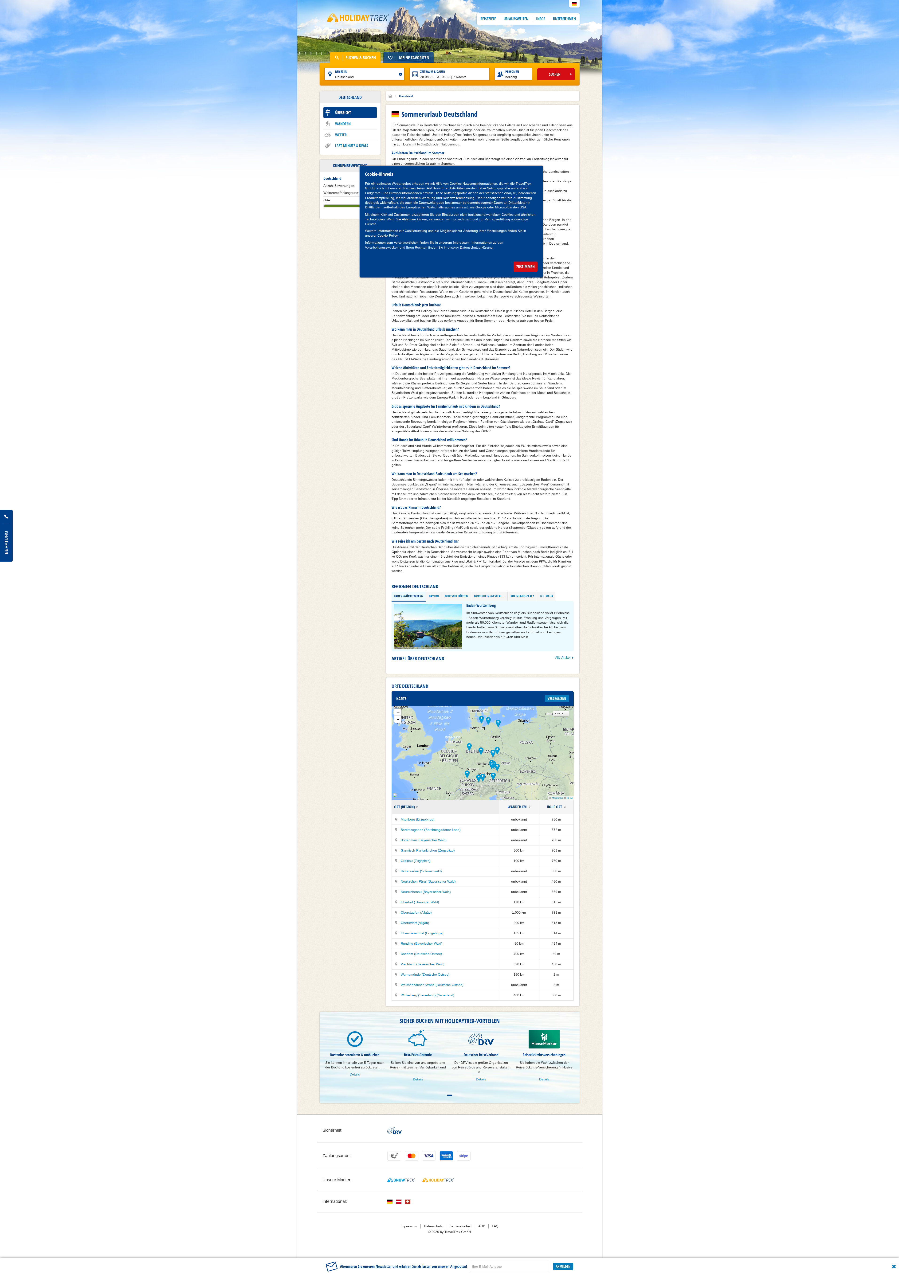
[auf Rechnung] (394, 1156)
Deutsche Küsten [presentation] (456, 596)
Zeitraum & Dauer (432, 71)
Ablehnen (409, 219)
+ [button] (398, 712)
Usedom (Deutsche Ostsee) (421, 954)
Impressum (461, 242)
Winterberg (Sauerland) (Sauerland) (427, 995)
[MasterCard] (411, 1156)
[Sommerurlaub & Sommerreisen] (358, 19)
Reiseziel (341, 71)
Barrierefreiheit (460, 1226)
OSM (570, 798)
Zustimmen (402, 214)
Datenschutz (433, 1226)
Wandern (343, 123)
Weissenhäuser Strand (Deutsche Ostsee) (432, 985)
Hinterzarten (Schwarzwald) (421, 871)
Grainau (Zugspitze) (416, 861)
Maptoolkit (557, 798)
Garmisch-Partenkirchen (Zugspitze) (428, 850)
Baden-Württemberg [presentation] (408, 596)
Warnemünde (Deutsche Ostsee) (425, 974)
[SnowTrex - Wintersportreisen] (401, 1180)
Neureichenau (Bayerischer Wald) (426, 892)
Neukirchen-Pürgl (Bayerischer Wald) (428, 881)
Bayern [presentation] (434, 596)
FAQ (495, 1226)
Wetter (341, 134)
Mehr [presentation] (546, 596)
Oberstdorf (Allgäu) (415, 923)
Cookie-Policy (387, 235)
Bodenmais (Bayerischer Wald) (424, 840)
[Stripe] (464, 1156)
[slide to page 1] (449, 1095)
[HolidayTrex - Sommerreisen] (438, 1180)
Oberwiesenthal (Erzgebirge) (422, 933)
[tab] (409, 596)
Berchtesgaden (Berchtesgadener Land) (431, 830)
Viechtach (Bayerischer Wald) (422, 964)
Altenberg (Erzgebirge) (418, 819)
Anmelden (563, 1266)
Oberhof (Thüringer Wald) (420, 902)
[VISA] (429, 1156)
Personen (512, 71)
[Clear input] (400, 74)
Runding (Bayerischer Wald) (421, 943)
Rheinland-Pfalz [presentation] (522, 596)
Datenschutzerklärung (476, 247)
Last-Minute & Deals (351, 145)
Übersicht (343, 112)
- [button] (398, 719)
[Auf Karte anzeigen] (396, 819)
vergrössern (557, 698)
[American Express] (446, 1156)
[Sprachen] (390, 1202)
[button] (574, 4)
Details (355, 1074)
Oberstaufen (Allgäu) (416, 912)
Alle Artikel (562, 657)
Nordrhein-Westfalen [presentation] (489, 596)
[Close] (893, 1266)
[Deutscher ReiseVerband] (394, 1130)
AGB (481, 1226)
